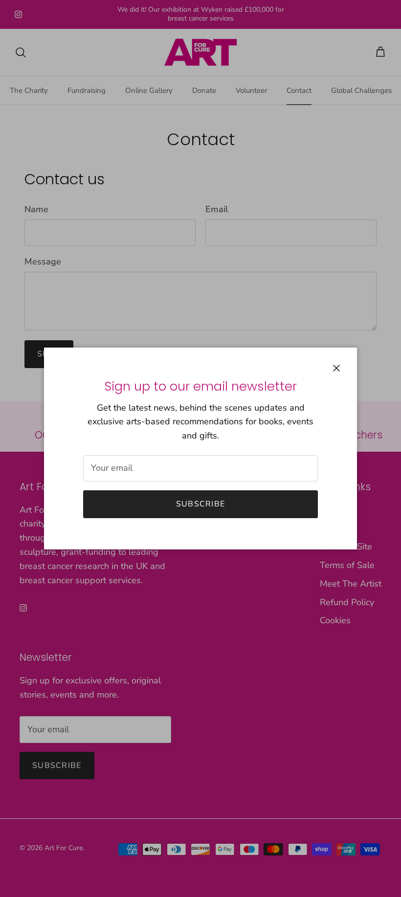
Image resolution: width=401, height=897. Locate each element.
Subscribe (200, 504)
